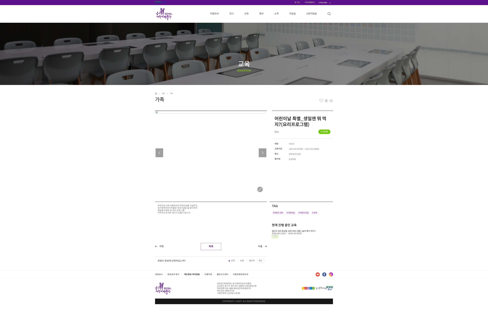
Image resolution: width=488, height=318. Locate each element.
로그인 (297, 2)
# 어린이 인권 (304, 213)
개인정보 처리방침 (192, 274)
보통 (242, 261)
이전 (161, 246)
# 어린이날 (291, 213)
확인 (261, 261)
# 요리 (314, 213)
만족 (233, 261)
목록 (211, 246)
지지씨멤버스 (310, 2)
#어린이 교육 (278, 213)
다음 (260, 246)
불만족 (252, 261)
